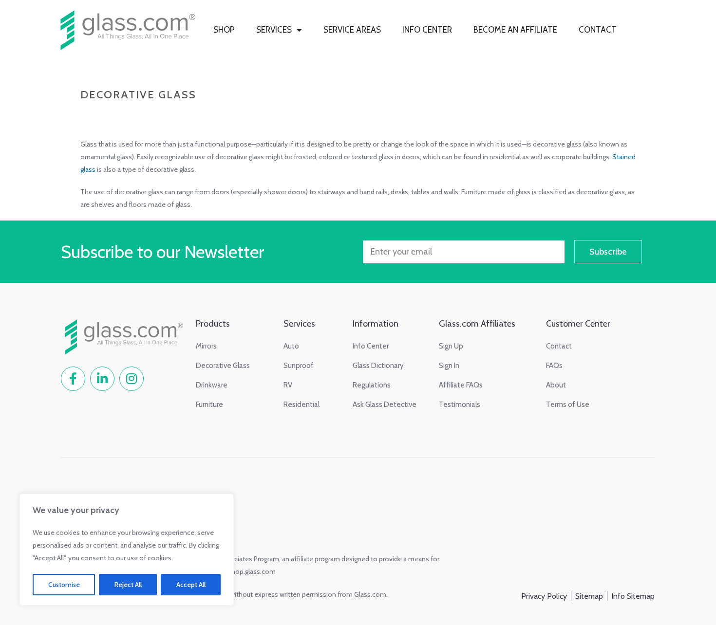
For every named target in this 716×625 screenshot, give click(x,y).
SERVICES (274, 30)
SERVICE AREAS (352, 30)
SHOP (224, 30)
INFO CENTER (427, 30)
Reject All (128, 584)
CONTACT (598, 30)
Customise (64, 584)
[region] (126, 550)
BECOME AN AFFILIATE (515, 30)
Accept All (191, 584)
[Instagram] (131, 379)
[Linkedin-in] (102, 379)
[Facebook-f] (73, 379)
